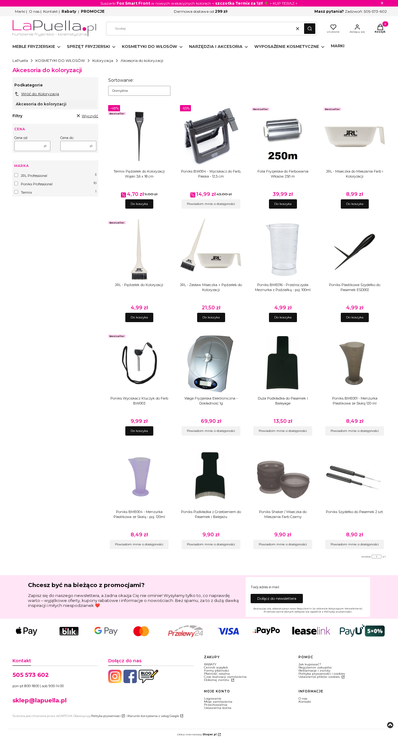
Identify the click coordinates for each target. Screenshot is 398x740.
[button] (309, 28)
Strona (366, 556)
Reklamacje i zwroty (314, 670)
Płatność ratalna (217, 674)
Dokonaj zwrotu (217, 680)
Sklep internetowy (197, 734)
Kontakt (50, 11)
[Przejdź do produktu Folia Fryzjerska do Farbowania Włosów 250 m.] (283, 136)
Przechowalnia (215, 705)
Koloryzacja (102, 60)
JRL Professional (34, 176)
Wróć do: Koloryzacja (40, 93)
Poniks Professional (37, 184)
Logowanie (212, 698)
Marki (20, 11)
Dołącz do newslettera (276, 598)
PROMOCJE (92, 11)
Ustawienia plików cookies (319, 677)
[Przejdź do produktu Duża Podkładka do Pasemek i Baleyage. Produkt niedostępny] (283, 363)
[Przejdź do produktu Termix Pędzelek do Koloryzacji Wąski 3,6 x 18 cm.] (139, 136)
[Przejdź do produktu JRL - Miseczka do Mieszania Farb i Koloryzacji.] (355, 136)
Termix (26, 193)
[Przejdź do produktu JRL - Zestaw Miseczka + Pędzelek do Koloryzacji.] (211, 250)
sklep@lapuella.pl (39, 700)
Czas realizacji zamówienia (225, 677)
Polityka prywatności (106, 716)
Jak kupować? (309, 664)
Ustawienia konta (217, 708)
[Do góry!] (390, 725)
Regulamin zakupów (315, 667)
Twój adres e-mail (265, 587)
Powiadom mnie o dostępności (211, 204)
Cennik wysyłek (216, 667)
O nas (34, 11)
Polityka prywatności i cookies (321, 674)
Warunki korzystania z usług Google (153, 716)
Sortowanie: (121, 80)
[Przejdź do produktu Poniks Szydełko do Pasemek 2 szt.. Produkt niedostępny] (355, 477)
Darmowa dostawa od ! (201, 11)
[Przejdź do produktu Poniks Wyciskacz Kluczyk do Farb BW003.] (139, 363)
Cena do (66, 138)
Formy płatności (216, 670)
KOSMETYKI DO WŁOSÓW (60, 60)
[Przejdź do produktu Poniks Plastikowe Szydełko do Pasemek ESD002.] (355, 250)
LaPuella (20, 60)
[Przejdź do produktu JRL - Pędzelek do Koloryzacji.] (139, 250)
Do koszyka (139, 204)
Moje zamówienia (218, 702)
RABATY (210, 664)
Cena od (20, 138)
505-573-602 (375, 11)
